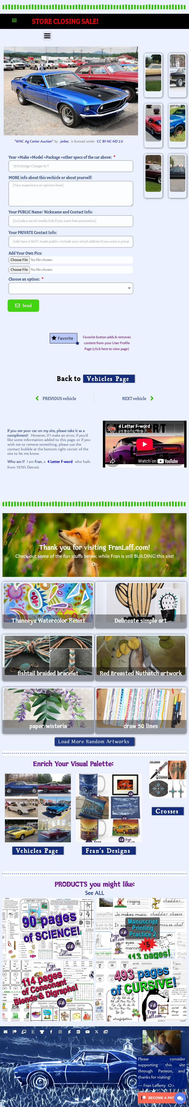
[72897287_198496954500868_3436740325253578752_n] (153, 173)
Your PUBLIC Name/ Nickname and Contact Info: (51, 211)
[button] (14, 20)
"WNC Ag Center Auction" (34, 141)
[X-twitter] (97, 1032)
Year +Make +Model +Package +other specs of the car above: (60, 157)
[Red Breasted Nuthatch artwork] (141, 655)
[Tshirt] (42, 1032)
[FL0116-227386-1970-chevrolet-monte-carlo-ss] (178, 72)
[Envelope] (6, 1032)
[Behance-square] (79, 1032)
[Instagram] (60, 1032)
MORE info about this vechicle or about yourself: (50, 177)
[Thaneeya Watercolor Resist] (48, 603)
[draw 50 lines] (141, 708)
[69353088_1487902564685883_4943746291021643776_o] (153, 72)
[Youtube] (88, 1032)
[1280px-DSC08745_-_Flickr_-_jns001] (178, 173)
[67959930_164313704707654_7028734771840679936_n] (178, 123)
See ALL (94, 893)
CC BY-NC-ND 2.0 (110, 141)
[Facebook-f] (51, 1032)
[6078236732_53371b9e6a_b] (153, 123)
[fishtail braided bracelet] (48, 655)
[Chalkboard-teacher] (24, 1032)
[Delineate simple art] (141, 603)
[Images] (106, 1032)
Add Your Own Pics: (25, 253)
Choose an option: (25, 279)
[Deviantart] (70, 1032)
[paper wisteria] (48, 708)
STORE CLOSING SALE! (65, 21)
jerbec (64, 141)
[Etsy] (33, 1032)
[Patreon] (15, 1032)
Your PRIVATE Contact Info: (33, 232)
